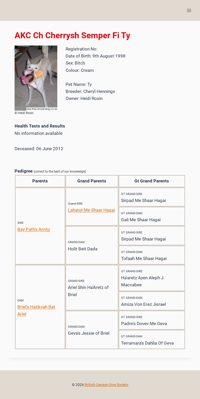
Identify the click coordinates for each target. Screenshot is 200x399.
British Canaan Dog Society (106, 385)
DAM (20, 300)
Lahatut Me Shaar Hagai (91, 210)
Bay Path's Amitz (33, 229)
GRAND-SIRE (76, 281)
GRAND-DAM (76, 242)
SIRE (20, 223)
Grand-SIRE (75, 203)
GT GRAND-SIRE (131, 194)
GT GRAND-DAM (131, 213)
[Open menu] (189, 10)
